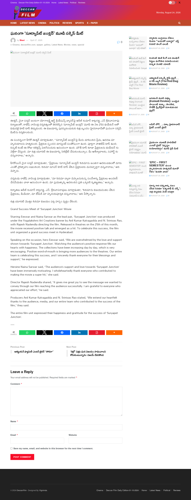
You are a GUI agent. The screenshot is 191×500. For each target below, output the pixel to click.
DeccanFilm (22, 490)
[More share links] (114, 113)
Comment (16, 383)
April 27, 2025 (36, 40)
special (81, 44)
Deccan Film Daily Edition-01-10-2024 (34, 2)
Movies (67, 44)
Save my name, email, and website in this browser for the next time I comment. (53, 448)
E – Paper (92, 22)
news (74, 44)
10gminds (43, 490)
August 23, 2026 (158, 48)
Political (73, 2)
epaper (40, 44)
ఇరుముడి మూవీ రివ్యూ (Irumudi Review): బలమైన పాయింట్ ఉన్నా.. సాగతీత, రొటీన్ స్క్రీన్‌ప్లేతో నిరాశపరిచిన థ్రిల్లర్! (164, 104)
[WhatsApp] (27, 113)
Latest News (63, 2)
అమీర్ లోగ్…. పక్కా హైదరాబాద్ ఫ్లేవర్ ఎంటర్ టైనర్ (164, 126)
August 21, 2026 (158, 88)
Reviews (81, 2)
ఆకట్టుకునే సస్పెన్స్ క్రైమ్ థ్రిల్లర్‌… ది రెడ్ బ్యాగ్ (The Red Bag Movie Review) (164, 80)
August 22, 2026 (158, 68)
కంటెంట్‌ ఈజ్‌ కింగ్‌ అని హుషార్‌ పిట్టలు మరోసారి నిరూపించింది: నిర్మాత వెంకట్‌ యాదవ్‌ (164, 60)
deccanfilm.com (28, 44)
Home (53, 2)
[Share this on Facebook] (62, 113)
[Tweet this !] (45, 113)
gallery (47, 44)
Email (14, 434)
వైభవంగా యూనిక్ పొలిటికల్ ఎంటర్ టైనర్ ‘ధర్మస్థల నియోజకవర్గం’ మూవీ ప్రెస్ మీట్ (163, 145)
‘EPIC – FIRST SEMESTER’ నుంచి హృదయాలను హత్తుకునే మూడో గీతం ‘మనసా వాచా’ (164, 167)
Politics (54, 22)
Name (14, 421)
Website (73, 434)
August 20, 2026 (158, 175)
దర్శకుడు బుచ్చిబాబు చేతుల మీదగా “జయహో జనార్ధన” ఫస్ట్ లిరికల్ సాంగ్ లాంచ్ (164, 40)
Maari (22, 40)
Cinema (13, 2)
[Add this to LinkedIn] (79, 113)
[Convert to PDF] (97, 113)
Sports (79, 22)
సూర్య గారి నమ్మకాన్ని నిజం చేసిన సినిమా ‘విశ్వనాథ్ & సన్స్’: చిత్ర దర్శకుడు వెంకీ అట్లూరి (164, 188)
